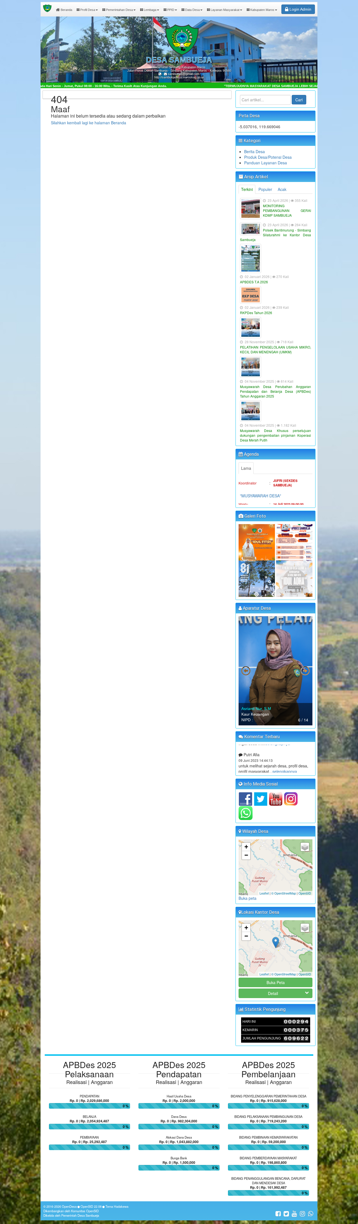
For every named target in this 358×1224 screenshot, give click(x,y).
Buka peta (247, 898)
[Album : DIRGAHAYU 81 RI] (257, 578)
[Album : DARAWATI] (257, 542)
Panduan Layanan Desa (265, 162)
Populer (265, 189)
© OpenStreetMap (283, 893)
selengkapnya (277, 759)
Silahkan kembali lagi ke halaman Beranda (88, 122)
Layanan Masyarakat (224, 9)
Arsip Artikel (255, 176)
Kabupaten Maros (261, 9)
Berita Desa (254, 151)
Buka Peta (276, 982)
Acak (282, 189)
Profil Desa (87, 9)
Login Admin (299, 9)
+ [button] (246, 846)
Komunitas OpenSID (85, 1211)
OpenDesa (69, 1206)
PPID (170, 9)
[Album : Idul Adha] (294, 578)
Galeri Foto (254, 516)
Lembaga (149, 9)
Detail (273, 993)
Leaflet (264, 893)
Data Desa (192, 9)
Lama (246, 468)
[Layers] (305, 847)
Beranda (66, 9)
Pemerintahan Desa (119, 9)
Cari (299, 99)
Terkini (247, 189)
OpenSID (304, 893)
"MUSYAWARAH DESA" (260, 479)
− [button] (246, 855)
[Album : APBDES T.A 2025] (294, 542)
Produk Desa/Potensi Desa (268, 157)
